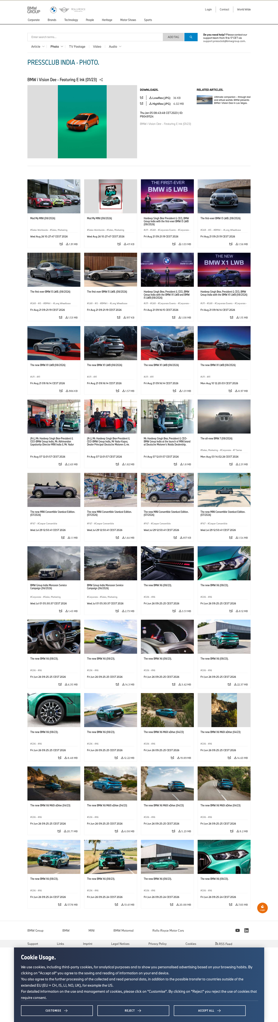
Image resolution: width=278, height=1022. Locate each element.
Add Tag (173, 37)
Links (60, 944)
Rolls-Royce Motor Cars (168, 930)
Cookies (191, 944)
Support (32, 944)
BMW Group (35, 930)
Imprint (87, 944)
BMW (66, 930)
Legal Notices (120, 944)
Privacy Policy (157, 944)
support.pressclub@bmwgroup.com (224, 41)
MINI (92, 930)
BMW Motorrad (123, 930)
